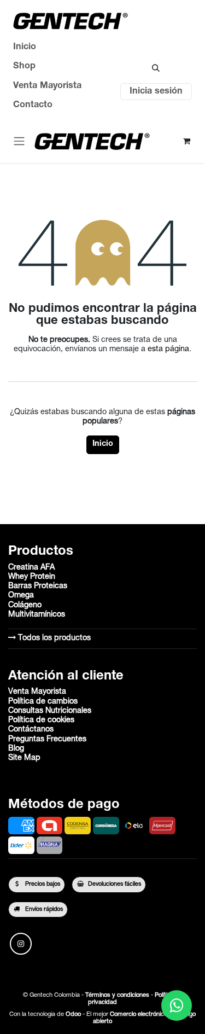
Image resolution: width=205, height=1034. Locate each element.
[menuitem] (47, 47)
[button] (156, 68)
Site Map (24, 758)
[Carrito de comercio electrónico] (187, 141)
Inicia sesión (156, 91)
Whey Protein (31, 577)
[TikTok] (76, 944)
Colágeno (25, 605)
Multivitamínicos (36, 615)
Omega (21, 596)
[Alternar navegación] (19, 141)
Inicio (102, 444)
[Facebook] (49, 944)
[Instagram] (21, 944)
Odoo (74, 1015)
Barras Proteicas (37, 586)
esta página (168, 349)
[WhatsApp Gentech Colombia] (176, 1005)
